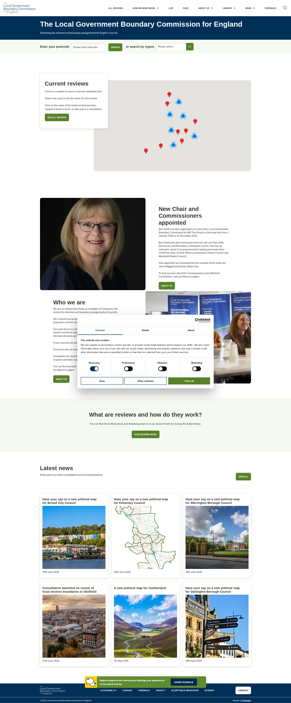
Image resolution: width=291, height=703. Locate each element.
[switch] (128, 368)
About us (166, 286)
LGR (171, 8)
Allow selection (145, 381)
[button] (169, 95)
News (248, 8)
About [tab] (191, 330)
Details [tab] (145, 330)
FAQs (186, 8)
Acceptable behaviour (184, 690)
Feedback (270, 8)
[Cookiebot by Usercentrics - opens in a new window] (197, 320)
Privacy (160, 690)
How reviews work (145, 434)
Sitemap (209, 690)
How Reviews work (144, 8)
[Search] (285, 8)
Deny (102, 381)
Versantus (246, 701)
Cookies (127, 690)
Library (227, 8)
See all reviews (56, 117)
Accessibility (108, 690)
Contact (243, 690)
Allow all (189, 381)
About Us (203, 8)
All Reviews (116, 8)
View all (243, 476)
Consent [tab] (100, 330)
